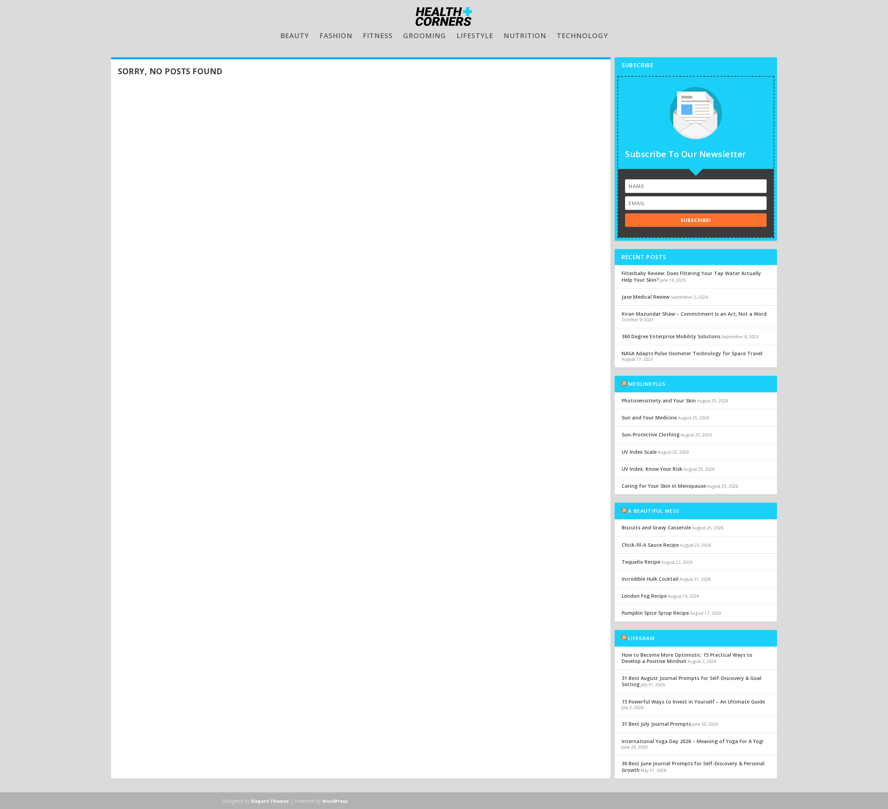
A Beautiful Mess (653, 511)
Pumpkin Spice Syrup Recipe (655, 613)
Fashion (335, 36)
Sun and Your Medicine (649, 417)
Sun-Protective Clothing (651, 434)
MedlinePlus (646, 384)
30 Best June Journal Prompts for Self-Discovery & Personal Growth (693, 766)
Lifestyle (474, 36)
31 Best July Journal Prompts (656, 724)
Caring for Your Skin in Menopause (664, 486)
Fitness (378, 36)
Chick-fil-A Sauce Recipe (650, 545)
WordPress (335, 801)
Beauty (294, 36)
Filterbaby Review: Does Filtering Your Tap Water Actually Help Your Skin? (691, 276)
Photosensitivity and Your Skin (659, 400)
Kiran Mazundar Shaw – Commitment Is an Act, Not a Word (694, 313)
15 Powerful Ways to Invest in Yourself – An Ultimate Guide (693, 701)
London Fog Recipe (644, 596)
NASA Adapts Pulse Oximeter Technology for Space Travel (692, 353)
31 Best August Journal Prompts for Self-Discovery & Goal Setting (691, 681)
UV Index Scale (639, 452)
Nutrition (525, 36)
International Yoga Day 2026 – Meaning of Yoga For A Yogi (692, 741)
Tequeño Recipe (641, 562)
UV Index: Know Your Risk (652, 469)
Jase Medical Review (645, 296)
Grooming (424, 36)
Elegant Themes (270, 801)
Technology (582, 36)
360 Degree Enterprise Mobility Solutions (671, 336)
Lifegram (641, 638)
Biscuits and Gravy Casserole (656, 527)
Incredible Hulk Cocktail (650, 579)
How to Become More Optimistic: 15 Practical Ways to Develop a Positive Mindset (687, 658)
